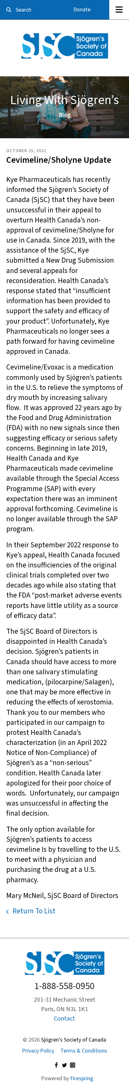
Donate (81, 10)
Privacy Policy (38, 1051)
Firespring (81, 1078)
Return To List (33, 911)
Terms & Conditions (83, 1051)
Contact (64, 1018)
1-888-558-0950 (64, 986)
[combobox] (27, 10)
